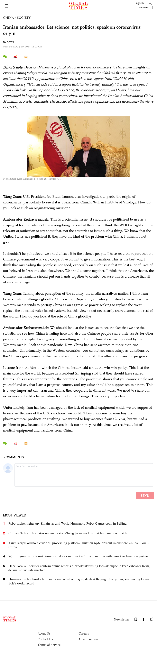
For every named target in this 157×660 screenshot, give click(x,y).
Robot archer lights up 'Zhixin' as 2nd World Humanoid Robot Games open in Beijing (67, 523)
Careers (83, 633)
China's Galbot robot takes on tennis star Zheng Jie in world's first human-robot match (67, 533)
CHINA (8, 18)
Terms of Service (49, 645)
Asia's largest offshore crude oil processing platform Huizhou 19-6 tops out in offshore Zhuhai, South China (78, 545)
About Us (44, 633)
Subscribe (143, 7)
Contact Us (45, 639)
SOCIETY (24, 18)
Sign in (139, 3)
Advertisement (88, 639)
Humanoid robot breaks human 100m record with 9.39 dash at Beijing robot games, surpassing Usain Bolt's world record (78, 581)
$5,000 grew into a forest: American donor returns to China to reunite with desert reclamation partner (78, 556)
